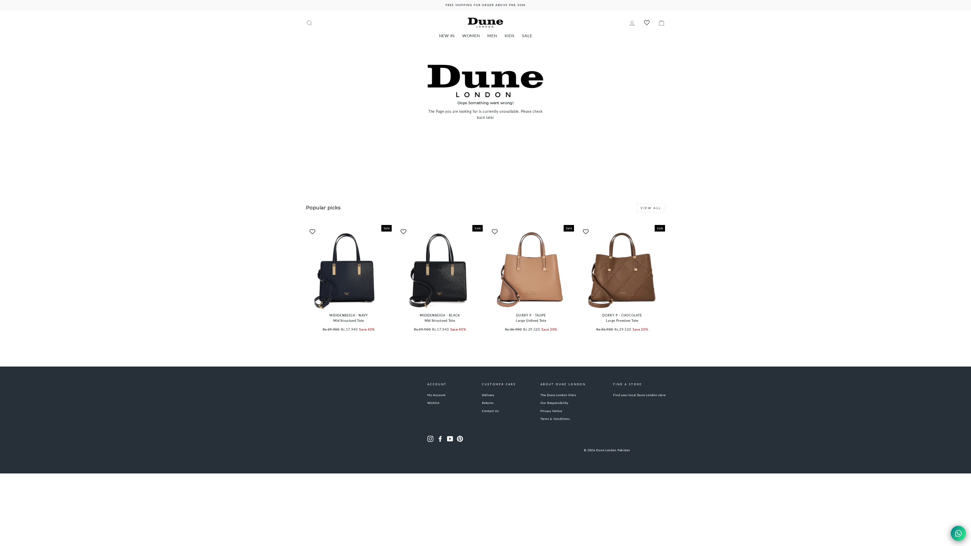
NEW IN (447, 35)
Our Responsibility (554, 403)
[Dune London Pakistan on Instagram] (430, 439)
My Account (436, 395)
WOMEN (471, 35)
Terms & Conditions (555, 419)
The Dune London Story (558, 395)
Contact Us (490, 411)
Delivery (488, 395)
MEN (492, 35)
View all (651, 208)
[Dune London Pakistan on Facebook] (440, 439)
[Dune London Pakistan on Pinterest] (460, 439)
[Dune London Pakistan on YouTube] (450, 439)
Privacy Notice (551, 411)
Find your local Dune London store (639, 395)
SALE (527, 35)
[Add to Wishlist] (312, 231)
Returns (488, 403)
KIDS (510, 35)
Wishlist (433, 403)
